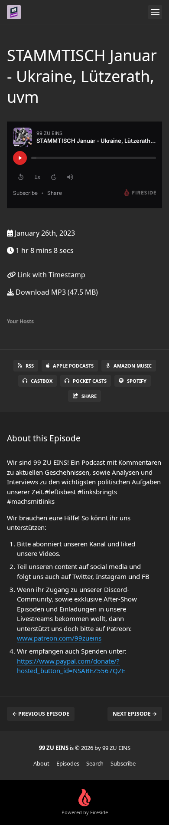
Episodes (67, 763)
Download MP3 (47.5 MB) (56, 292)
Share (89, 396)
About (41, 763)
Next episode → (135, 713)
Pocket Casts (90, 381)
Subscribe (123, 763)
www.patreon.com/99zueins (59, 638)
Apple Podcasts (73, 365)
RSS (30, 365)
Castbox (41, 381)
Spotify (136, 381)
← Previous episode (40, 713)
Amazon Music (133, 365)
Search (95, 763)
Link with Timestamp (50, 274)
